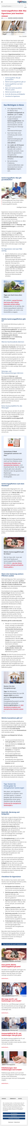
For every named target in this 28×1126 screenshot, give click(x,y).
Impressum (10, 1122)
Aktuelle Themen (22, 2)
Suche (25, 7)
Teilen (10, 18)
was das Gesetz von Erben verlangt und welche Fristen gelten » (13, 565)
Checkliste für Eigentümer (12, 96)
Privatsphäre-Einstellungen (14, 1118)
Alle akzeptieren (14, 1113)
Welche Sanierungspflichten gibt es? (15, 82)
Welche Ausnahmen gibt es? (13, 92)
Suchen (25, 5)
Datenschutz (17, 1122)
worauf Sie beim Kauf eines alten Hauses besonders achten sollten (13, 302)
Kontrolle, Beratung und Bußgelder (15, 94)
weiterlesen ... (5, 978)
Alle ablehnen (14, 1115)
